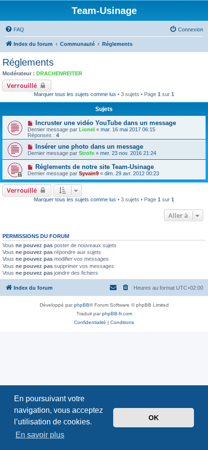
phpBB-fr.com (117, 313)
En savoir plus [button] (39, 435)
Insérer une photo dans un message (89, 146)
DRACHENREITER (59, 73)
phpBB (81, 305)
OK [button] (154, 418)
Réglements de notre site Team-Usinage (94, 166)
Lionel (87, 129)
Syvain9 (89, 173)
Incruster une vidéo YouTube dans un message (105, 123)
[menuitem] (14, 29)
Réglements (28, 62)
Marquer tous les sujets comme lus (75, 94)
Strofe (86, 153)
